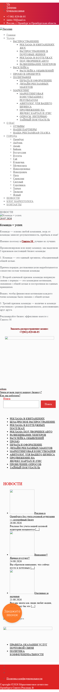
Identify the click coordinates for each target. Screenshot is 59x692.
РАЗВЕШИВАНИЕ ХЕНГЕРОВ (28, 434)
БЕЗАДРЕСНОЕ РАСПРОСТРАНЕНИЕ (32, 421)
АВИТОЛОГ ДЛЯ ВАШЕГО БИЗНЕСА (32, 454)
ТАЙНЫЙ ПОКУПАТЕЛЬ (25, 467)
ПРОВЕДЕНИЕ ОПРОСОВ (25, 464)
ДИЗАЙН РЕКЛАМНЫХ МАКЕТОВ (31, 448)
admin (3, 388)
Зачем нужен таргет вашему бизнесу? (21, 392)
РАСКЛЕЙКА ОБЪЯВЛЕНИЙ (27, 438)
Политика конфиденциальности (24, 678)
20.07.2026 (6, 218)
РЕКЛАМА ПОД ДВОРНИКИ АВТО (31, 431)
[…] (37, 529)
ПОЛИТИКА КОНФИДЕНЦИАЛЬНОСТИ (27, 653)
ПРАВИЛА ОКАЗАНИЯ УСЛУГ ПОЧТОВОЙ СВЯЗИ (28, 646)
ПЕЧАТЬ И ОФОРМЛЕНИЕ (26, 444)
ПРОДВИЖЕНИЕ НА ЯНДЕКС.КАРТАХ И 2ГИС (26, 459)
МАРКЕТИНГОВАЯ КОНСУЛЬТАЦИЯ (32, 451)
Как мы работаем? (10, 395)
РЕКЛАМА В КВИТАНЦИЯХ (27, 418)
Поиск (6, 398)
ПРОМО (15, 441)
